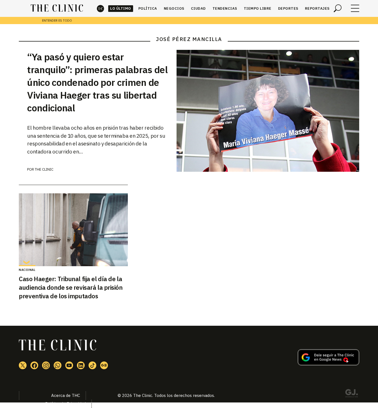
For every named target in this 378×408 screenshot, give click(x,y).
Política (147, 8)
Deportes (288, 8)
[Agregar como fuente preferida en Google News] (328, 363)
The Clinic (100, 8)
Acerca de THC (65, 395)
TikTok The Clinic (92, 365)
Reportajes (317, 8)
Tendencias (225, 8)
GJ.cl (351, 394)
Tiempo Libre (257, 8)
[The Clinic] (57, 8)
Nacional (27, 270)
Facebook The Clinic (34, 365)
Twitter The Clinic (23, 365)
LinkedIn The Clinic (81, 365)
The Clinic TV (69, 365)
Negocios (174, 8)
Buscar (337, 8)
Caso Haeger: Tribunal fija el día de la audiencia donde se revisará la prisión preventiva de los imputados (70, 287)
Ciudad (198, 8)
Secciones (355, 8)
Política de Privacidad (65, 403)
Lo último (120, 8)
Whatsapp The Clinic (57, 365)
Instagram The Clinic (46, 365)
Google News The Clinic (104, 365)
